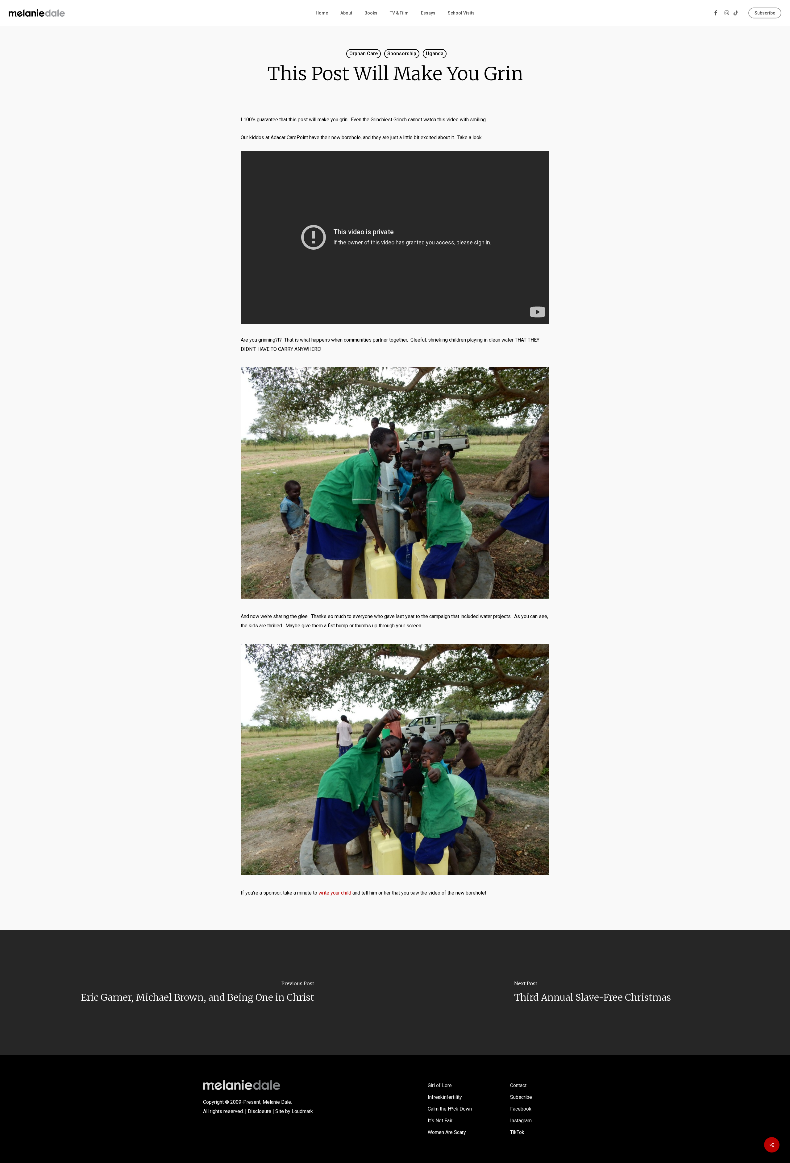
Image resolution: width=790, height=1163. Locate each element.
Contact (518, 1085)
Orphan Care (363, 53)
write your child (335, 893)
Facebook (520, 1109)
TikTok (517, 1132)
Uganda (434, 53)
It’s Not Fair (440, 1121)
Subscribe (521, 1097)
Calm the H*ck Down (450, 1109)
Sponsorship (401, 53)
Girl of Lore (440, 1085)
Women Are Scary (447, 1132)
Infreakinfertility (445, 1097)
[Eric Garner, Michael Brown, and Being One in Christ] (197, 992)
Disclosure (259, 1111)
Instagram (521, 1121)
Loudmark (302, 1111)
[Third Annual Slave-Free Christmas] (592, 992)
